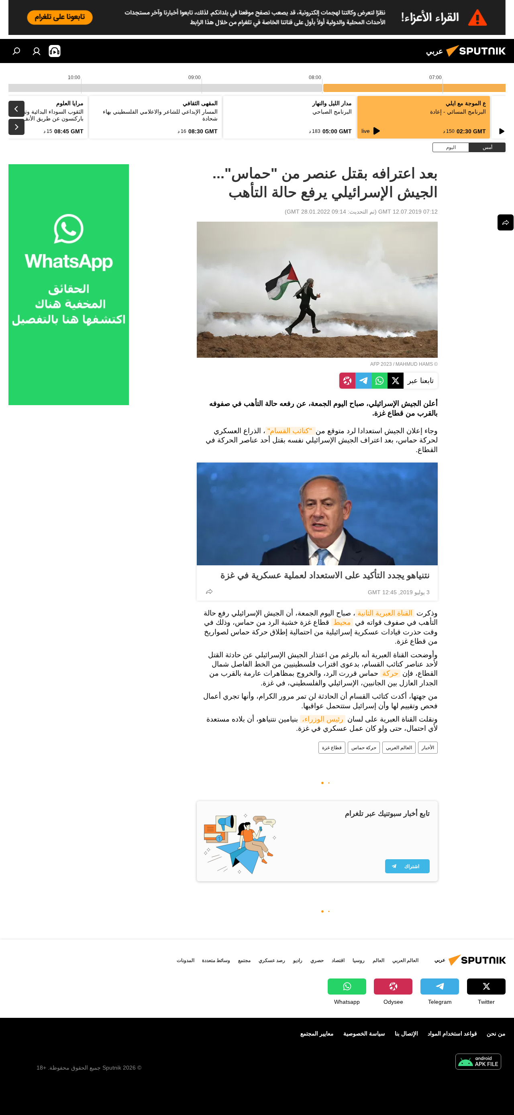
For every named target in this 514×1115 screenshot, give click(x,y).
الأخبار (428, 747)
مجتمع (244, 960)
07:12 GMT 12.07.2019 (408, 211)
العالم (378, 960)
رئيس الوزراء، (322, 719)
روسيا (359, 960)
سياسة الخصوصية (364, 1033)
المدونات (185, 960)
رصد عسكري (272, 960)
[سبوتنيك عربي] (478, 58)
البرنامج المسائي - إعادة (458, 111)
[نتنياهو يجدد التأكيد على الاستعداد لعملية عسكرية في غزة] (317, 514)
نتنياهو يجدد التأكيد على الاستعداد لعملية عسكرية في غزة (325, 575)
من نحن (496, 1033)
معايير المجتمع (317, 1033)
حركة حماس (363, 747)
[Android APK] (478, 1063)
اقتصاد (338, 960)
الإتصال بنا (406, 1033)
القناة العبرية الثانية (384, 613)
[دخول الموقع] (37, 51)
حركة (390, 673)
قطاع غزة (332, 747)
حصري (317, 960)
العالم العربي (399, 747)
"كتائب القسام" (290, 431)
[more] (209, 591)
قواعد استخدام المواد (452, 1033)
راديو (297, 960)
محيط (342, 622)
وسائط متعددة (216, 960)
